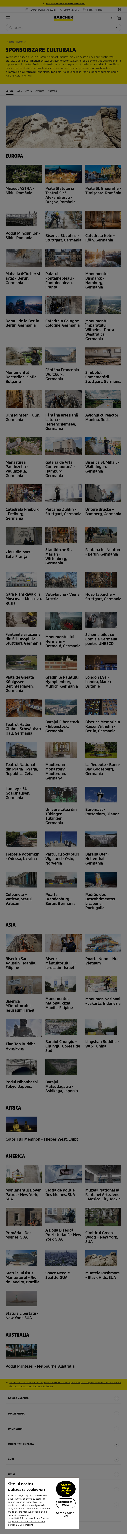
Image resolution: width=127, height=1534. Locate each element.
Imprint (29, 1524)
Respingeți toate (65, 1503)
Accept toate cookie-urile (66, 1489)
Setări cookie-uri (65, 1514)
